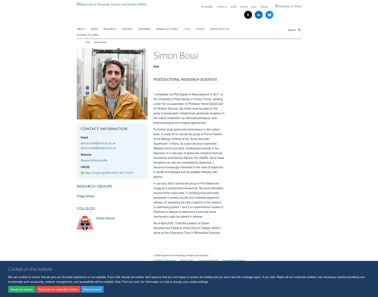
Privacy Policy (187, 260)
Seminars (144, 29)
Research (110, 29)
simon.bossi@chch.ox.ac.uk (98, 143)
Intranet (243, 6)
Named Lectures (167, 29)
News (94, 29)
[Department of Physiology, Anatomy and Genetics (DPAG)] (111, 3)
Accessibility (207, 6)
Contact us (222, 6)
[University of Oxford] (285, 6)
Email (84, 137)
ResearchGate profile (94, 160)
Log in (254, 6)
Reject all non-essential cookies (58, 289)
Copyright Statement (208, 260)
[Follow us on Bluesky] (269, 15)
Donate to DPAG (88, 34)
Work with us (219, 29)
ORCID (85, 167)
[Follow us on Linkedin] (259, 15)
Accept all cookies (22, 289)
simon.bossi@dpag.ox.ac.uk (98, 148)
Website (86, 154)
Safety (234, 6)
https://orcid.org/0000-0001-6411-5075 (109, 173)
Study (200, 29)
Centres (127, 29)
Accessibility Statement (234, 260)
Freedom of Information (165, 260)
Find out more (92, 289)
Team (187, 29)
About (81, 29)
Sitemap (264, 6)
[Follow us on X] (248, 15)
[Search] (299, 29)
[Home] (80, 42)
